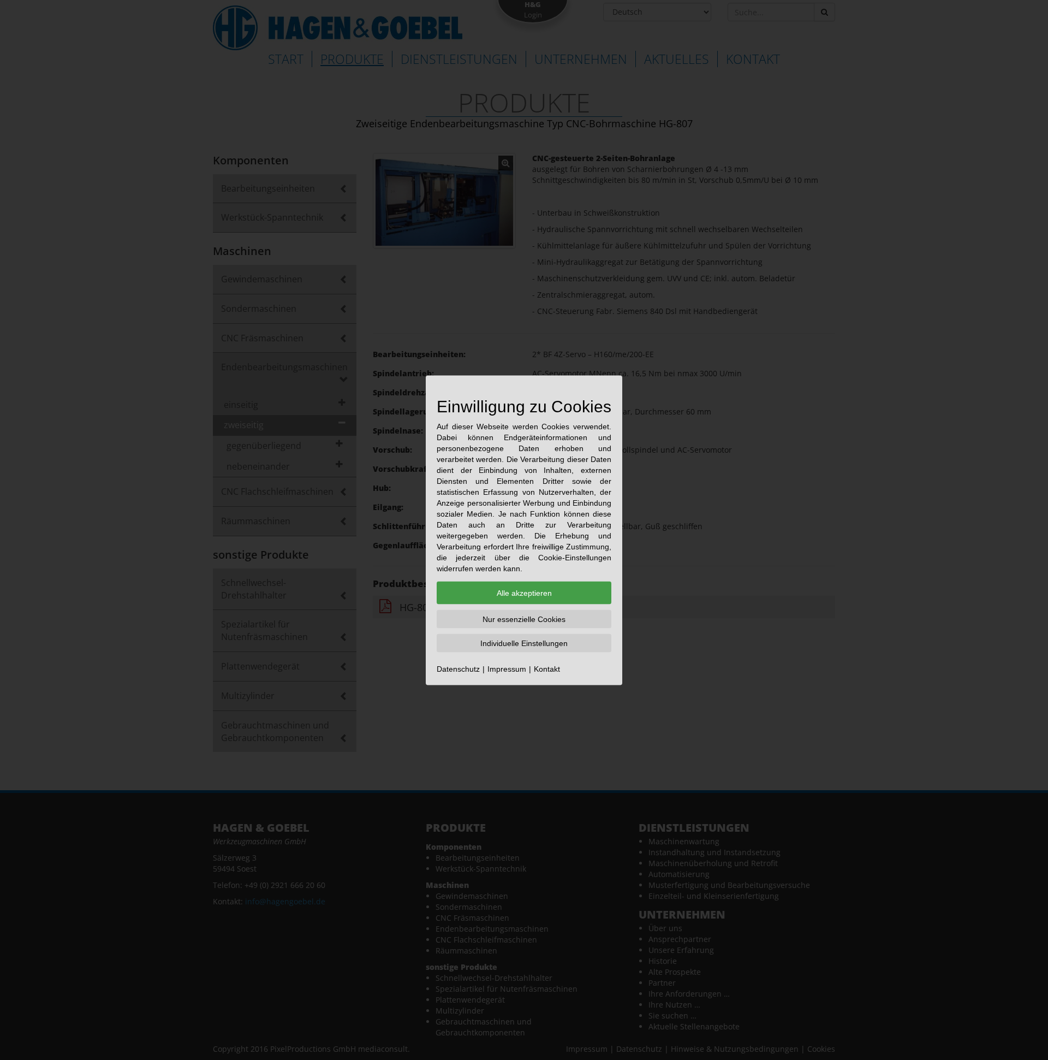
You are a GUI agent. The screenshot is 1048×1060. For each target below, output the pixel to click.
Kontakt (547, 668)
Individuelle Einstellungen (524, 642)
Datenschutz (458, 668)
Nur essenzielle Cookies (524, 618)
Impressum (506, 668)
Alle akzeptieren (524, 592)
